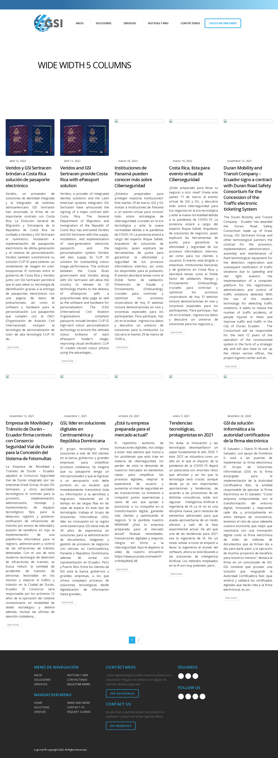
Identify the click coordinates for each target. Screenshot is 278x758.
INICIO (79, 23)
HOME (38, 702)
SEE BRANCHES (120, 726)
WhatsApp (202, 696)
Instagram (188, 676)
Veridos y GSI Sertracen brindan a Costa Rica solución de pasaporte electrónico (28, 177)
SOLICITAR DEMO (78, 684)
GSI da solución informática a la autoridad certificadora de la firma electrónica (246, 432)
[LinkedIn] (235, 4)
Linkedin (195, 676)
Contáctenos (190, 23)
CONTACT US (75, 707)
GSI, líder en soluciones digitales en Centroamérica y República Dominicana (83, 432)
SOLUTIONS (41, 707)
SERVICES (40, 712)
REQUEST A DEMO (79, 712)
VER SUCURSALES (122, 693)
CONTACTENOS (77, 679)
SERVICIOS (40, 684)
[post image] (30, 137)
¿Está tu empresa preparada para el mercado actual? (132, 429)
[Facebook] (222, 4)
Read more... (14, 347)
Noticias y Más (158, 23)
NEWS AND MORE (78, 702)
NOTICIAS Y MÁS (77, 675)
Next (145, 640)
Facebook (181, 676)
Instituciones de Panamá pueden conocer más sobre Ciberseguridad (133, 177)
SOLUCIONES (42, 679)
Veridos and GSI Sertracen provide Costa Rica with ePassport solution (83, 177)
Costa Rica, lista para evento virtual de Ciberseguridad (189, 174)
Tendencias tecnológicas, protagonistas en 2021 (191, 429)
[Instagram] (228, 4)
